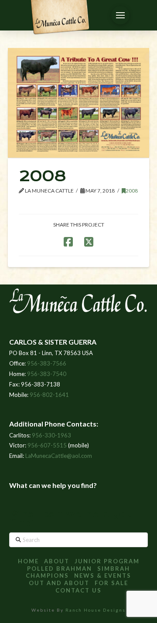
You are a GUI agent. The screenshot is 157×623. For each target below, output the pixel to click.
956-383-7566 (46, 363)
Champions (47, 575)
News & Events (102, 575)
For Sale (111, 582)
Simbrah (113, 568)
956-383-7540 (46, 373)
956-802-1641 (49, 394)
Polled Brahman (59, 568)
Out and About (59, 582)
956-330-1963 (51, 435)
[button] (120, 15)
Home (28, 561)
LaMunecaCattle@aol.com (58, 455)
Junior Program (107, 561)
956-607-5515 (47, 445)
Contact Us (78, 590)
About (56, 561)
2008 (132, 190)
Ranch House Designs (95, 610)
